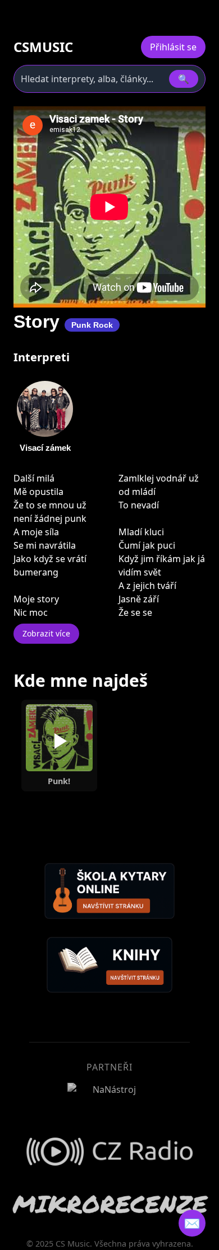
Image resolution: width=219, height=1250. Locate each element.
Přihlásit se (173, 47)
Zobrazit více (46, 633)
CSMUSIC (43, 47)
